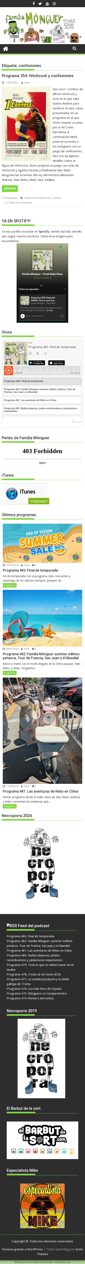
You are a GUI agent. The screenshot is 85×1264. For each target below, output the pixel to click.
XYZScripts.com (62, 1262)
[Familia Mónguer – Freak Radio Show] (42, 42)
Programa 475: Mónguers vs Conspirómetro (37, 993)
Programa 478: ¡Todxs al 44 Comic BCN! (34, 974)
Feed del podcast (33, 925)
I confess (56, 198)
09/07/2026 (12, 648)
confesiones (31, 198)
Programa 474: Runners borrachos (30, 998)
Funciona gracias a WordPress (22, 1249)
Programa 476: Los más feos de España (34, 989)
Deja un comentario (21, 202)
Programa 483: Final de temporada (30, 936)
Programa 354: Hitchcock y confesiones (38, 75)
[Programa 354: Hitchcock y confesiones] (26, 89)
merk (27, 82)
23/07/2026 (12, 565)
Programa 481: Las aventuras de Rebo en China (39, 950)
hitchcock (44, 198)
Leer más (10, 188)
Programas (11, 198)
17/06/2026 (12, 786)
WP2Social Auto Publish (26, 1262)
